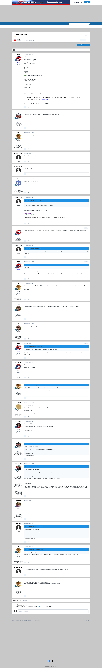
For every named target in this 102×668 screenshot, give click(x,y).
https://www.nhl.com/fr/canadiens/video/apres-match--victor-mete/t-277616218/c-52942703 (42, 583)
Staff (23, 26)
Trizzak (18, 304)
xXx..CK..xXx (18, 463)
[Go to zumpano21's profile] (18, 366)
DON (18, 132)
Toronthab (18, 500)
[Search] (88, 24)
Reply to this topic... (24, 611)
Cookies (51, 663)
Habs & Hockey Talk (30, 40)
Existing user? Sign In (78, 2)
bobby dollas (28, 213)
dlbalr (19, 39)
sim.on (18, 441)
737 (19, 451)
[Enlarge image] (26, 56)
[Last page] (20, 50)
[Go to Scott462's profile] (18, 407)
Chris (18, 178)
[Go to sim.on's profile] (18, 445)
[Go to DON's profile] (18, 136)
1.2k (19, 413)
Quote (28, 107)
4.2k (19, 122)
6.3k (19, 510)
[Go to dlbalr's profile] (15, 40)
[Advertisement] (51, 13)
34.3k (19, 64)
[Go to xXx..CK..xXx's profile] (18, 468)
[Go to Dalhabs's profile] (18, 116)
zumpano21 (18, 362)
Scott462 (18, 402)
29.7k (19, 142)
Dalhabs (18, 112)
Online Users (28, 26)
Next (18, 600)
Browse (14, 23)
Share (77, 39)
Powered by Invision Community (51, 666)
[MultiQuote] (25, 107)
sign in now (39, 606)
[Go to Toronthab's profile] (18, 504)
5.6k (19, 189)
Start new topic (72, 44)
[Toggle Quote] (25, 200)
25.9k (19, 431)
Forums (14, 26)
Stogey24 (39, 264)
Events (19, 26)
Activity (19, 23)
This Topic (83, 23)
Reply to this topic (83, 44)
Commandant (18, 421)
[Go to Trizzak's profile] (18, 308)
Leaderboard (25, 23)
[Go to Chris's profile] (18, 183)
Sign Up (87, 2)
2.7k (19, 372)
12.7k (19, 314)
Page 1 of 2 (25, 600)
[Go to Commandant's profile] (18, 425)
